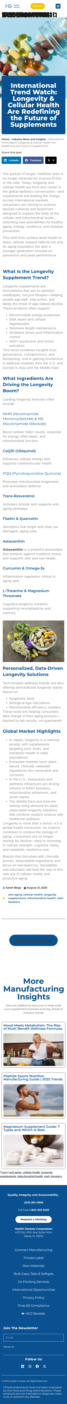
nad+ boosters (53, 1176)
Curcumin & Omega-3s (23, 568)
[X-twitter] (44, 1366)
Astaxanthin (14, 541)
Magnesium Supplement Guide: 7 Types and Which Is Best (31, 1128)
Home (5, 139)
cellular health (33, 894)
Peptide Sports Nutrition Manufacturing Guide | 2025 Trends (33, 1077)
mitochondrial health (41, 898)
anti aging (15, 894)
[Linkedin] (22, 1366)
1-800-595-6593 (39, 1210)
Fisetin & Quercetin (20, 518)
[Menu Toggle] (58, 6)
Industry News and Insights (29, 139)
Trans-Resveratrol (18, 496)
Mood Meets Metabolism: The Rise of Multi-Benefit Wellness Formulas (32, 1027)
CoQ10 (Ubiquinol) (19, 451)
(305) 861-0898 (33, 1202)
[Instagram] (30, 1366)
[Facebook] (37, 1366)
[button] (11, 160)
